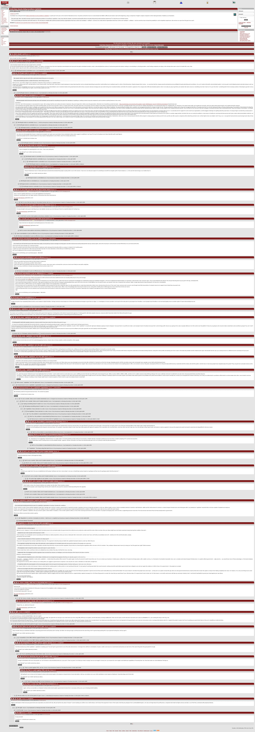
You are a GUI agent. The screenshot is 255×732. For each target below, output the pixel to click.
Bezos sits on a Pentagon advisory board (25, 333)
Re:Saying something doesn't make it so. (35, 406)
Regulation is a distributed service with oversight (33, 523)
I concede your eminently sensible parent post (35, 218)
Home (107, 730)
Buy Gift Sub (3, 21)
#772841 (42, 346)
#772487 (43, 389)
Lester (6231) (14, 62)
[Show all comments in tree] (14, 60)
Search (2, 15)
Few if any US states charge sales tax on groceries (33, 600)
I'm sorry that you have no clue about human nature (35, 189)
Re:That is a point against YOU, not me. (38, 670)
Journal (40, 62)
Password (241, 14)
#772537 (47, 453)
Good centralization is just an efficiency (27, 233)
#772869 (43, 97)
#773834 (49, 658)
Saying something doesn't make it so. (33, 403)
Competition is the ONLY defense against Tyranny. (32, 637)
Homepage (64, 191)
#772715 (45, 714)
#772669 (43, 628)
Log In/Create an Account (134, 45)
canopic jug (242, 32)
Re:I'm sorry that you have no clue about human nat (34, 202)
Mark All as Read (152, 47)
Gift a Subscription (246, 26)
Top (143, 45)
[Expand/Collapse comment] (10, 54)
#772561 (50, 467)
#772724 (60, 240)
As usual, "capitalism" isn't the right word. (28, 309)
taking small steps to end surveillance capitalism (37, 15)
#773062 (55, 168)
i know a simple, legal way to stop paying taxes (33, 582)
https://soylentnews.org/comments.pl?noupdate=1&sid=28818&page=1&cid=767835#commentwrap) (143, 104)
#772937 (45, 644)
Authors (3, 14)
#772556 (40, 700)
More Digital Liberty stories (245, 40)
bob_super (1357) (14, 613)
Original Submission (244, 39)
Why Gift (246, 27)
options (30, 279)
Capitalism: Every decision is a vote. (35, 408)
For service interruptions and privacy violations (36, 205)
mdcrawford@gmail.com (34, 191)
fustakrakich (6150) (22, 131)
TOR (2, 44)
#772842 (54, 423)
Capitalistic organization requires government (33, 500)
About (2, 10)
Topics (2, 13)
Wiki (2, 40)
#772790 (60, 584)
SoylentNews (4, 3)
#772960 (62, 206)
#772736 (42, 259)
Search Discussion (159, 45)
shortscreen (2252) (23, 453)
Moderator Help (13, 725)
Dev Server (3, 43)
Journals (3, 12)
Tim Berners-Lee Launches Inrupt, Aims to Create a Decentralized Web (245, 37)
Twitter (2, 38)
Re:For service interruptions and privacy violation (36, 216)
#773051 (62, 275)
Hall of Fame (3, 18)
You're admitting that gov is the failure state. (34, 654)
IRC (2, 39)
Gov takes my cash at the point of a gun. (27, 624)
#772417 (37, 55)
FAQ (2, 11)
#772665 (49, 147)
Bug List (3, 42)
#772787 (60, 191)
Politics (2, 33)
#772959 (62, 602)
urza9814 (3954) (19, 97)
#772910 (43, 358)
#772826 (40, 337)
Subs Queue (3, 20)
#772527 (41, 502)
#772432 (37, 62)
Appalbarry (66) (18, 259)
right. (17, 612)
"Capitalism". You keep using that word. (39, 448)
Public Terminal (243, 17)
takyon (15, 10)
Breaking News (4, 29)
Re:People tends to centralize (24, 70)
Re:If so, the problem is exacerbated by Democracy (43, 416)
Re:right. (19, 698)
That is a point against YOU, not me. (34, 667)
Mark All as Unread (162, 47)
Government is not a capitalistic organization (30, 385)
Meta (2, 32)
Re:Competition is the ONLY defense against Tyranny (34, 640)
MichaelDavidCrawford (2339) (21, 191)
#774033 (54, 685)
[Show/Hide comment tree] (12, 60)
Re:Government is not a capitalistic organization (33, 387)
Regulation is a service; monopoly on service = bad (34, 518)
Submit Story (4, 19)
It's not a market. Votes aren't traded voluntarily (33, 398)
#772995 (65, 220)
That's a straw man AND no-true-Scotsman (38, 681)
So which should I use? (18, 54)
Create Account (4, 22)
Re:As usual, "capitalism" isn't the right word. (30, 317)
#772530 (38, 613)
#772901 (57, 436)
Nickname (241, 11)
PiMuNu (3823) (14, 55)
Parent (14, 90)
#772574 (52, 482)
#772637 (44, 524)
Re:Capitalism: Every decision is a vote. (37, 411)
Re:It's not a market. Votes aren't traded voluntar (35, 401)
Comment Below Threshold (25, 520)
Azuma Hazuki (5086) (25, 147)
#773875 (51, 671)
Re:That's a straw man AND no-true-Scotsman (39, 683)
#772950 (45, 371)
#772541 (46, 131)
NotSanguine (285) (18, 240)
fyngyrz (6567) (18, 502)
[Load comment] (17, 520)
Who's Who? (3, 41)
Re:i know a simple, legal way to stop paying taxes (34, 598)
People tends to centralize (23, 60)
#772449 (39, 310)
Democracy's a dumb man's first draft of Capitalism (45, 419)
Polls (130, 730)
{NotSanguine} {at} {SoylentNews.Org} (30, 240)
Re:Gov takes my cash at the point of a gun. (31, 626)
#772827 (39, 299)
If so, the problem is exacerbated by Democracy (41, 414)
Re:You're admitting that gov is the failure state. (38, 656)
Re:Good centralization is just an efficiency (29, 236)
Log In (2, 23)
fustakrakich (41, 70)
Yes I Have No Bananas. (19, 197)
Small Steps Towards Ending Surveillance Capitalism (25, 9)
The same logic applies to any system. (39, 478)
